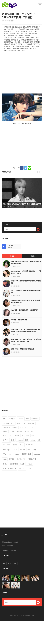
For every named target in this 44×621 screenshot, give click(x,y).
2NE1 (5, 463)
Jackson (5, 432)
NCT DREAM (35, 419)
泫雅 (27, 435)
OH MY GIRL (29, 445)
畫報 (12, 440)
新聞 (9, 563)
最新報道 (12, 256)
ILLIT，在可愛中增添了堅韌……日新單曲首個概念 (25, 291)
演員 (39, 440)
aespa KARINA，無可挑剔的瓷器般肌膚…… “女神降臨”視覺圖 (26, 272)
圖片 (26, 440)
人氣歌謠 (19, 432)
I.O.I (24, 423)
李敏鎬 (5, 459)
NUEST (33, 432)
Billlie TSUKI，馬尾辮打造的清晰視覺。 (23, 349)
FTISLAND (32, 458)
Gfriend (33, 440)
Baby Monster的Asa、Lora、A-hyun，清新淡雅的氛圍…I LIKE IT (26, 262)
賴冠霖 (18, 423)
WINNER (14, 463)
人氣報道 (32, 256)
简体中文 (13, 550)
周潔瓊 (17, 435)
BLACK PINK (6, 428)
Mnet (33, 435)
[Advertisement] (22, 73)
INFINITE (21, 458)
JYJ (22, 435)
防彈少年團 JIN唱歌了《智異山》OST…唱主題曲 (21, 204)
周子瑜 (27, 432)
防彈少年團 (27, 454)
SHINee (17, 454)
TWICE (20, 418)
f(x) (34, 449)
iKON (22, 449)
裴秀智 (15, 445)
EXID (22, 463)
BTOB (11, 458)
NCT (27, 419)
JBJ (11, 435)
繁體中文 (5, 550)
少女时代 (6, 444)
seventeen (32, 428)
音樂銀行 (15, 428)
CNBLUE (29, 464)
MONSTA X (20, 440)
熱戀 (28, 449)
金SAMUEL (23, 428)
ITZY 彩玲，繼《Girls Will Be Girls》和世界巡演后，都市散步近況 (25, 301)
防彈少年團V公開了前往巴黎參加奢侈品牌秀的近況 (26, 282)
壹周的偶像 (31, 423)
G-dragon (7, 449)
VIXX (21, 444)
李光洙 (12, 418)
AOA (15, 449)
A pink (29, 469)
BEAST (22, 468)
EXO (4, 418)
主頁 (4, 563)
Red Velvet (37, 454)
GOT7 (10, 454)
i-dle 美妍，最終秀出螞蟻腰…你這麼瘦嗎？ (24, 310)
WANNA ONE (8, 423)
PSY (4, 454)
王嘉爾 (12, 432)
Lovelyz (5, 435)
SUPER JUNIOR (9, 468)
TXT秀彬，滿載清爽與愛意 (19, 320)
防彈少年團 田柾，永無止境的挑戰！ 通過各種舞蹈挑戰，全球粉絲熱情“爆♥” (26, 340)
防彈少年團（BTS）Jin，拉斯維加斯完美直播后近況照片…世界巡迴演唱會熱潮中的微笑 (25, 330)
